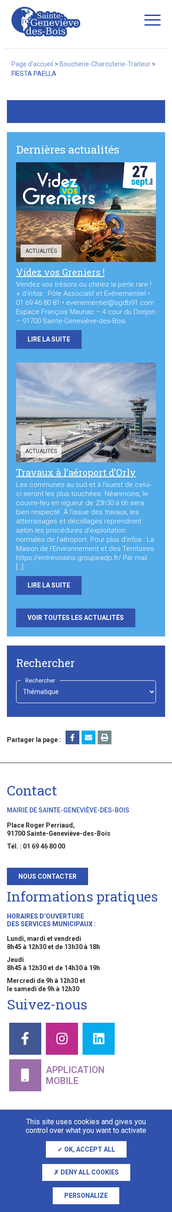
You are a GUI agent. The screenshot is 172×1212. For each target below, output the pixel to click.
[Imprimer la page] (104, 737)
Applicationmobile (75, 1075)
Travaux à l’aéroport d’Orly (76, 472)
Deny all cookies (89, 1172)
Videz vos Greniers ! (60, 272)
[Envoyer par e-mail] (88, 737)
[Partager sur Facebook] (72, 737)
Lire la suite (49, 339)
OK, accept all (89, 1149)
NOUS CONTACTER (47, 876)
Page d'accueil (32, 64)
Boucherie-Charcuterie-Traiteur (105, 64)
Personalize (86, 1195)
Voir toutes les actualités (76, 617)
